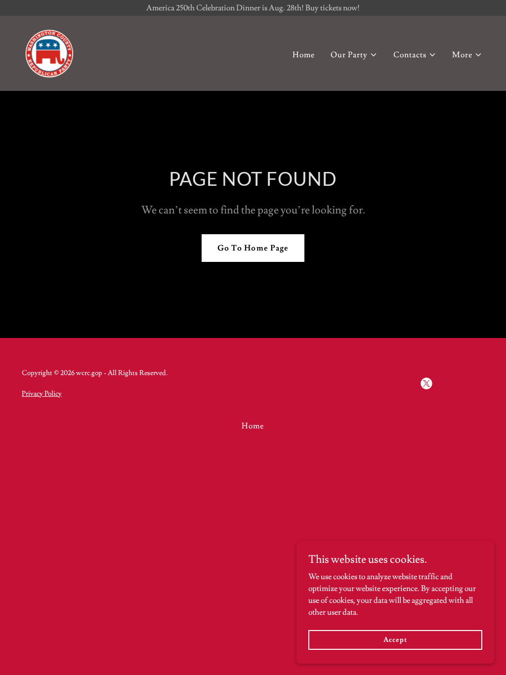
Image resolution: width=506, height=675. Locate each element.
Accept (395, 639)
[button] (354, 55)
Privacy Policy (42, 393)
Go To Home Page (252, 248)
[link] (49, 51)
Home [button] (253, 426)
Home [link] (304, 55)
